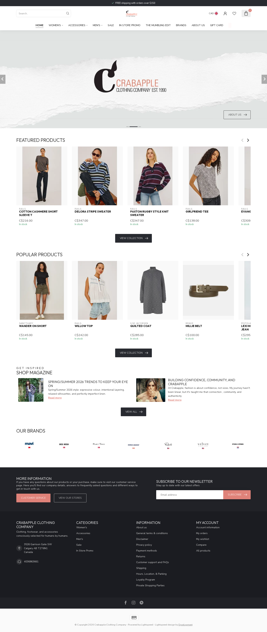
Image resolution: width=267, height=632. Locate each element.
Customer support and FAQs (152, 562)
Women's (55, 25)
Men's (96, 25)
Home (39, 25)
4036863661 (31, 561)
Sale (111, 25)
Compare (201, 545)
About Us (198, 25)
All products (203, 550)
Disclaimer (142, 539)
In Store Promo (129, 25)
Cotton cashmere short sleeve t (38, 213)
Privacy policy (144, 545)
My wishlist (202, 539)
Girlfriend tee (197, 211)
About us (141, 527)
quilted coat (140, 326)
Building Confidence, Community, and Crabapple (201, 382)
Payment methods (146, 550)
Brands (181, 25)
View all (131, 411)
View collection (131, 238)
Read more (55, 398)
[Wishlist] (234, 13)
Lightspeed (147, 624)
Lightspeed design (165, 624)
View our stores (70, 498)
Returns (140, 556)
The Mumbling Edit (158, 25)
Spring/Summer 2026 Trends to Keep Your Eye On (88, 384)
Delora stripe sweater (93, 211)
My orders (202, 533)
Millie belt (194, 326)
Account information (208, 527)
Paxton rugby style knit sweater (149, 213)
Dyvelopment (186, 624)
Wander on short (33, 326)
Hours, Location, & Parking (151, 574)
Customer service (33, 498)
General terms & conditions (152, 533)
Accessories (76, 25)
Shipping (141, 568)
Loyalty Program (145, 579)
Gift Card (216, 25)
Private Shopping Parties (150, 585)
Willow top (84, 326)
